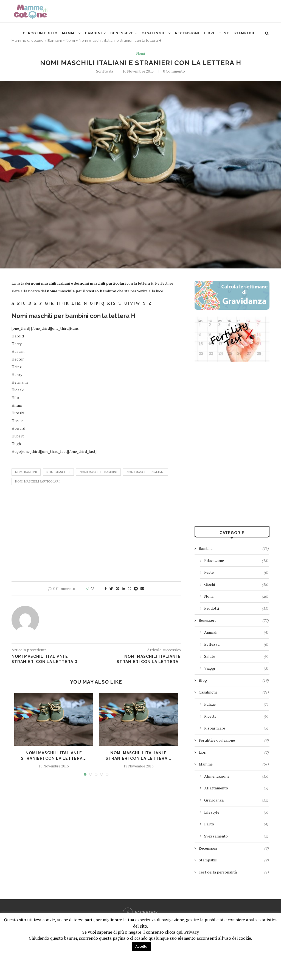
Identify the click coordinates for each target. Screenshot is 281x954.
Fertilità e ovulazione (234, 740)
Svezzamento (236, 836)
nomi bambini (26, 472)
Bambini (93, 33)
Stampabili (245, 33)
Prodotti (236, 608)
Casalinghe (154, 33)
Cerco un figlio (40, 33)
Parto (236, 824)
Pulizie (236, 704)
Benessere (121, 33)
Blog (234, 680)
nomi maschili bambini (98, 472)
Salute (236, 656)
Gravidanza (236, 800)
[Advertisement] (96, 534)
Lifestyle (236, 812)
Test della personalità (234, 872)
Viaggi (236, 668)
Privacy (191, 932)
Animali (236, 632)
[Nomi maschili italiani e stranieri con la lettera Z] (53, 719)
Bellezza (236, 644)
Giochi (236, 584)
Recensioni (187, 33)
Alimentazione (236, 776)
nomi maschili (58, 472)
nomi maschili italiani (145, 472)
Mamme (69, 33)
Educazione (236, 560)
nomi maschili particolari (37, 481)
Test (224, 33)
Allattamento (236, 788)
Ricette (236, 716)
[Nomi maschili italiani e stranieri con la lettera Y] (138, 719)
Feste (236, 572)
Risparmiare (236, 728)
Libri (209, 33)
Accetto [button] (141, 946)
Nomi (140, 53)
